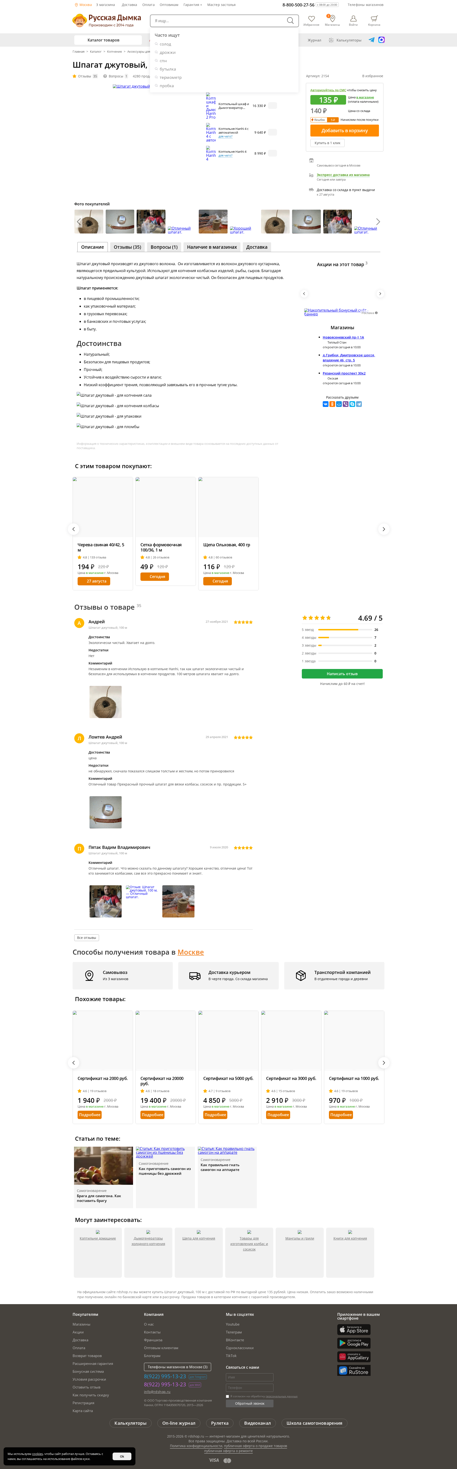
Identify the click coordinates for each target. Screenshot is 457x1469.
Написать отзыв (342, 673)
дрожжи (168, 52)
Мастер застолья (221, 4)
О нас (149, 1324)
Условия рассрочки (89, 1379)
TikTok (231, 1355)
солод (165, 44)
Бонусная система (88, 1371)
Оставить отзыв (86, 1387)
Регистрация (83, 1402)
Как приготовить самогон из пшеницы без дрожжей (165, 1171)
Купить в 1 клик (327, 143)
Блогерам (152, 1355)
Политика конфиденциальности (196, 1446)
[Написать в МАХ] (381, 40)
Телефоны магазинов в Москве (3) (177, 1366)
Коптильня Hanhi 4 (232, 151)
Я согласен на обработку (264, 1396)
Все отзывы (86, 937)
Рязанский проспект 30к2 (344, 373)
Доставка (129, 4)
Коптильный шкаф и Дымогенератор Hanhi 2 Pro (234, 108)
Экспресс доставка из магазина (343, 175)
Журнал (314, 40)
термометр (171, 77)
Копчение (114, 51)
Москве (191, 952)
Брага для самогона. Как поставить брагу (99, 1198)
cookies (37, 1454)
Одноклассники (240, 1347)
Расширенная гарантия (93, 1363)
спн (163, 60)
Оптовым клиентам (161, 1347)
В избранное (372, 76)
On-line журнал (178, 1423)
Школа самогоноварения (314, 1423)
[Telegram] (359, 404)
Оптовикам (169, 4)
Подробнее (89, 1114)
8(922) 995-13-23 (165, 1376)
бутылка (168, 69)
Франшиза (153, 1339)
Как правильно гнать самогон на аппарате (220, 1167)
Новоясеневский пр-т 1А (343, 337)
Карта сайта (83, 1410)
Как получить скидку (91, 1395)
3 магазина (105, 4)
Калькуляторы (349, 40)
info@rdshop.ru (157, 1391)
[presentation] (78, 222)
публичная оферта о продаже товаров (255, 1446)
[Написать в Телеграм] (371, 40)
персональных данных (282, 1396)
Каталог (96, 51)
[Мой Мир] (339, 404)
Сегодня (157, 576)
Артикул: (317, 76)
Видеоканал (257, 1423)
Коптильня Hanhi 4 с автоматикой (233, 131)
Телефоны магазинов (366, 4)
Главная (79, 51)
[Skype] (352, 404)
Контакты (152, 1332)
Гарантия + (193, 4)
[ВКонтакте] (325, 404)
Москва (85, 4)
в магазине (365, 97)
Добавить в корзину (345, 130)
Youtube (232, 1324)
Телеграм (234, 1332)
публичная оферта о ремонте (228, 1451)
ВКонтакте (235, 1339)
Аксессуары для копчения (146, 51)
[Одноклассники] (332, 404)
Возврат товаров (87, 1355)
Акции (78, 1332)
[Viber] (345, 404)
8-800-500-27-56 (298, 5)
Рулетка (219, 1423)
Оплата (148, 4)
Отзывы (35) (127, 247)
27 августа (96, 581)
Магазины (81, 1324)
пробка (167, 85)
